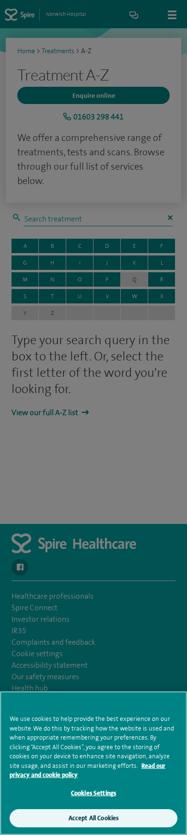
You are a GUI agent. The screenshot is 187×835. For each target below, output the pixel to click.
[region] (93, 763)
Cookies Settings (93, 793)
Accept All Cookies (93, 818)
